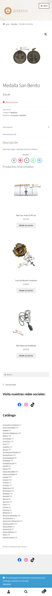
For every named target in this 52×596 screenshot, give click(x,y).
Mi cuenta (8, 592)
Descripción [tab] (7, 127)
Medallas (14, 24)
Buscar (26, 592)
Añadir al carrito (26, 225)
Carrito (40, 590)
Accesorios (14, 115)
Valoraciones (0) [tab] (9, 134)
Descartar (7, 584)
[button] (46, 34)
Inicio (7, 24)
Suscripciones (10, 384)
